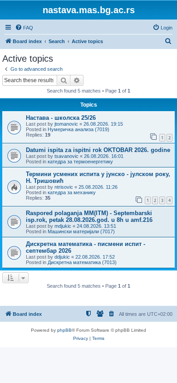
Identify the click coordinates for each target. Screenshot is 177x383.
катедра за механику (72, 192)
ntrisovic (63, 187)
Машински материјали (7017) (81, 231)
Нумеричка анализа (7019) (78, 129)
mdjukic (62, 226)
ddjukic (62, 257)
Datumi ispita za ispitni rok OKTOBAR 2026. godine (98, 150)
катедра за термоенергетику (80, 161)
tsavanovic (66, 156)
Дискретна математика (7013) (82, 262)
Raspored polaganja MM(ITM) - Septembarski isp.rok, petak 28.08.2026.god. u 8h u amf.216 (89, 216)
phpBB (64, 330)
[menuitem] (24, 27)
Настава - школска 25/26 (61, 117)
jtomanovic (66, 124)
